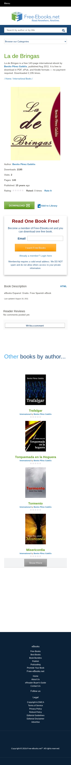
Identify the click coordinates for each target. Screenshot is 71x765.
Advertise (35, 722)
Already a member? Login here (35, 255)
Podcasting (36, 664)
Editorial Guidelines (35, 715)
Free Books (35, 651)
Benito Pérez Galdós (15, 66)
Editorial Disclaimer (35, 719)
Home (35, 676)
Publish (35, 661)
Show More (35, 562)
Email (22, 238)
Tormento (35, 503)
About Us (35, 679)
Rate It (48, 190)
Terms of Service (35, 705)
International (25, 414)
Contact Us (35, 686)
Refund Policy (35, 712)
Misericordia (35, 550)
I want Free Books (35, 247)
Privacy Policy (35, 709)
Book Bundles (35, 658)
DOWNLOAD (17, 205)
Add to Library (49, 205)
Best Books (36, 654)
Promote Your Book (35, 668)
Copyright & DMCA (35, 702)
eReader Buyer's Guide (35, 683)
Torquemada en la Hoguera (35, 457)
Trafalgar (35, 410)
